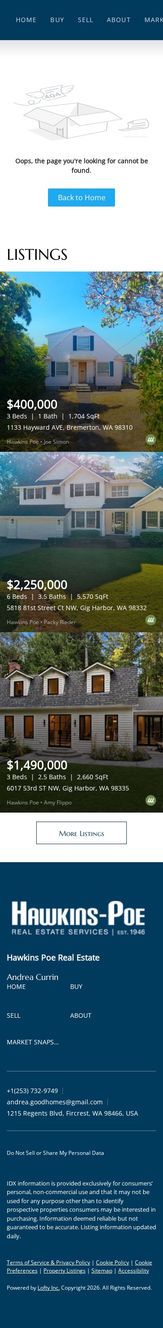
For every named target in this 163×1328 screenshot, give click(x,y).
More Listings (81, 833)
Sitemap (101, 1270)
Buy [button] (57, 19)
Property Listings (64, 1270)
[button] (18, 988)
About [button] (119, 19)
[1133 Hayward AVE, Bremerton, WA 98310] (81, 361)
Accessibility (133, 1270)
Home (26, 19)
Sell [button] (85, 19)
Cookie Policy (112, 1262)
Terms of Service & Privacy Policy (48, 1262)
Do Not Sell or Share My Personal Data (55, 1153)
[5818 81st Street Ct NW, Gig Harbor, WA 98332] (81, 542)
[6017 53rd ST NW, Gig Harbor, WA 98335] (81, 722)
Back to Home (81, 197)
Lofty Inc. (49, 1287)
